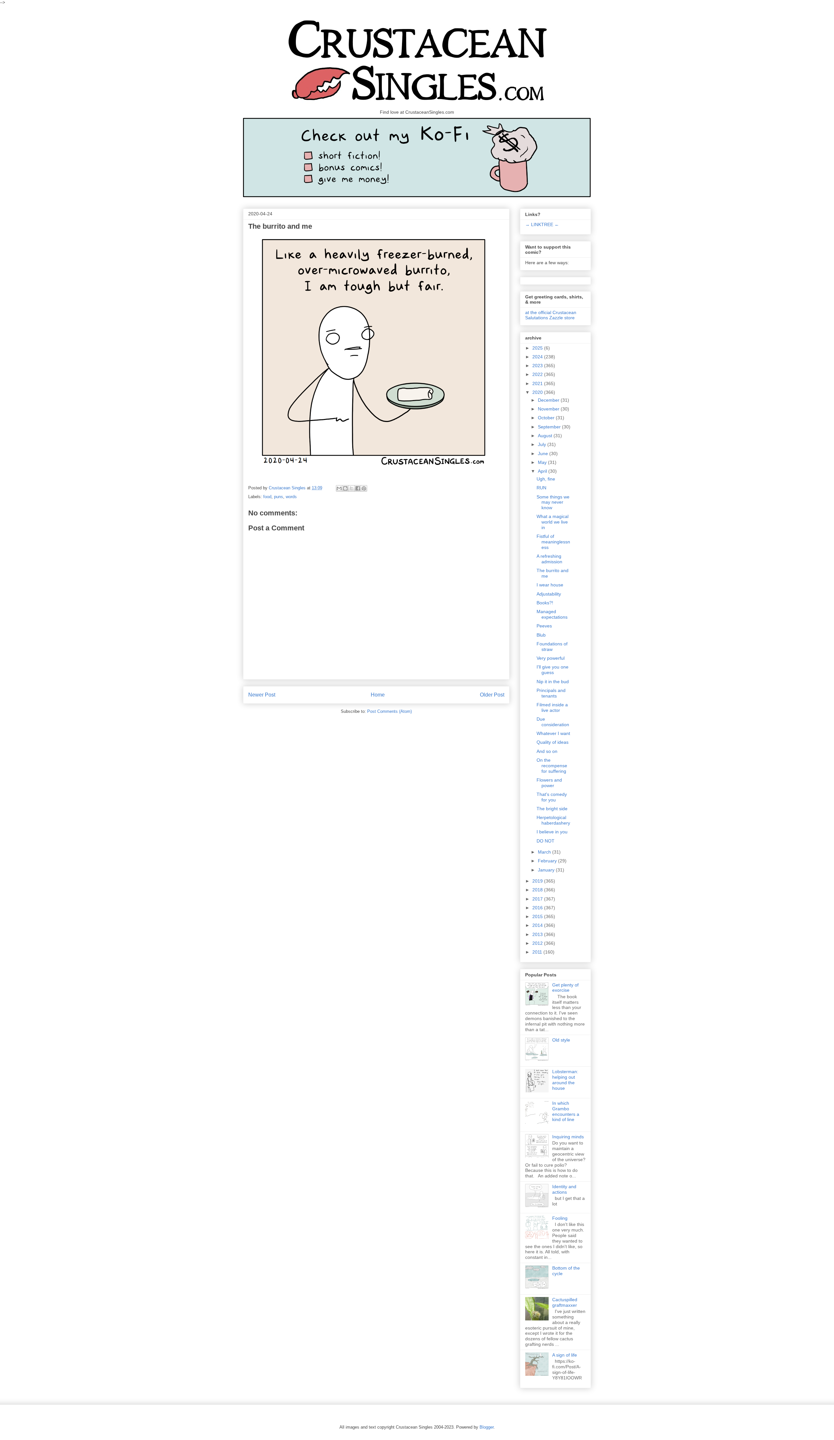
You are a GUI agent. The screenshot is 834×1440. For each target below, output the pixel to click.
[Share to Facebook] (357, 488)
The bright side (552, 808)
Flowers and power (549, 782)
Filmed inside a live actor (552, 707)
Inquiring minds (568, 1136)
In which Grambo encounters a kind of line (565, 1111)
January (547, 869)
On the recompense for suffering (552, 765)
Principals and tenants (551, 693)
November (549, 408)
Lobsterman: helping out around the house (565, 1079)
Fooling (560, 1218)
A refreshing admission (549, 559)
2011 (537, 952)
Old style (561, 1040)
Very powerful (551, 658)
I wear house (550, 584)
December (549, 400)
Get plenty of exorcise (565, 987)
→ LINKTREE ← (542, 224)
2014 (538, 925)
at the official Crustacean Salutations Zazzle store (550, 315)
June (543, 453)
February (548, 860)
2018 (538, 889)
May (543, 462)
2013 (538, 934)
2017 (538, 898)
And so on (547, 751)
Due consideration (553, 721)
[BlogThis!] (345, 488)
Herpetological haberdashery (553, 820)
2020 (538, 392)
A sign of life (564, 1355)
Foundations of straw (552, 646)
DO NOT (545, 840)
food (267, 496)
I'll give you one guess (552, 669)
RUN (541, 487)
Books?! (545, 602)
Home (378, 695)
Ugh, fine (546, 479)
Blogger (487, 1427)
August (546, 435)
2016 (538, 907)
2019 (538, 881)
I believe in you (552, 831)
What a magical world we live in (552, 522)
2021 (538, 383)
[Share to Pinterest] (364, 488)
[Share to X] (351, 488)
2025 (538, 348)
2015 (538, 916)
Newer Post (261, 695)
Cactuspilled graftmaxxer (564, 1302)
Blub (541, 635)
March (545, 852)
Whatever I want (553, 733)
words (291, 496)
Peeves (544, 625)
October (547, 417)
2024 (538, 356)
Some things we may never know (553, 502)
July (542, 444)
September (550, 426)
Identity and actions (564, 1189)
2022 (538, 374)
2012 (538, 943)
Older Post (492, 695)
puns (278, 496)
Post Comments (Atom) (389, 711)
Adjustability (549, 594)
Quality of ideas (552, 742)
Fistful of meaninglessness (553, 542)
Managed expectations (552, 614)
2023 (538, 365)
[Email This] (339, 488)
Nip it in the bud (553, 681)
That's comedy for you (552, 797)
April (543, 471)
